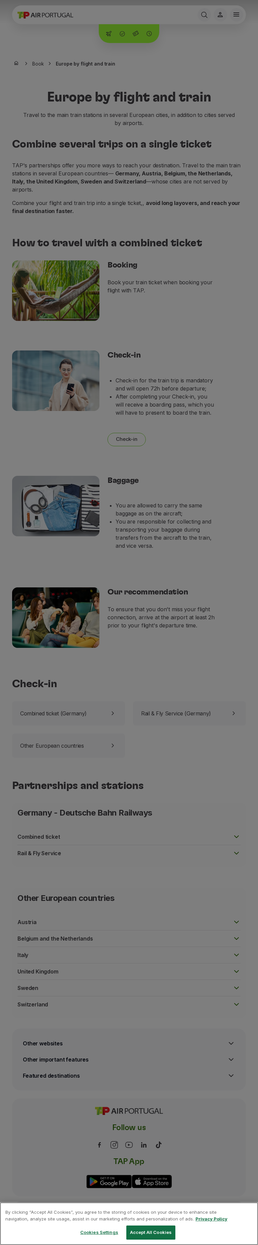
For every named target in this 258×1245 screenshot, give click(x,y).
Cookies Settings (99, 1232)
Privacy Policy (211, 1218)
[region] (129, 1223)
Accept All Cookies (151, 1232)
